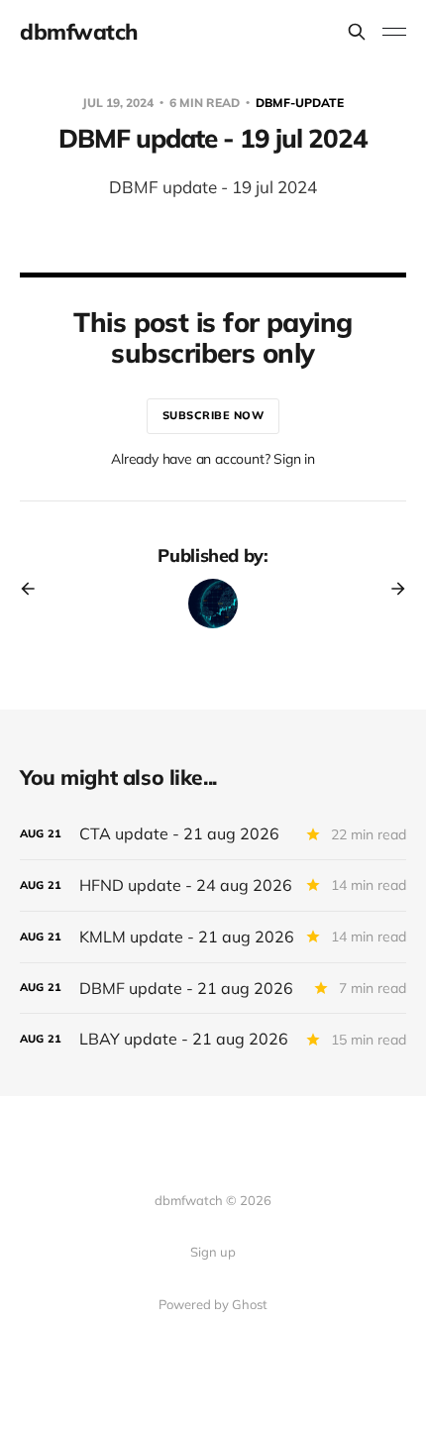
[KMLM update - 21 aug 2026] (213, 937)
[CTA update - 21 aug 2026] (213, 834)
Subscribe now (213, 415)
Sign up (213, 1252)
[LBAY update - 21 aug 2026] (213, 1039)
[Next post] (391, 589)
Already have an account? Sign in (213, 459)
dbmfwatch (79, 32)
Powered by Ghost (213, 1304)
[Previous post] (35, 589)
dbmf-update (300, 102)
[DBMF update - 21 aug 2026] (213, 988)
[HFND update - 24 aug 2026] (213, 885)
